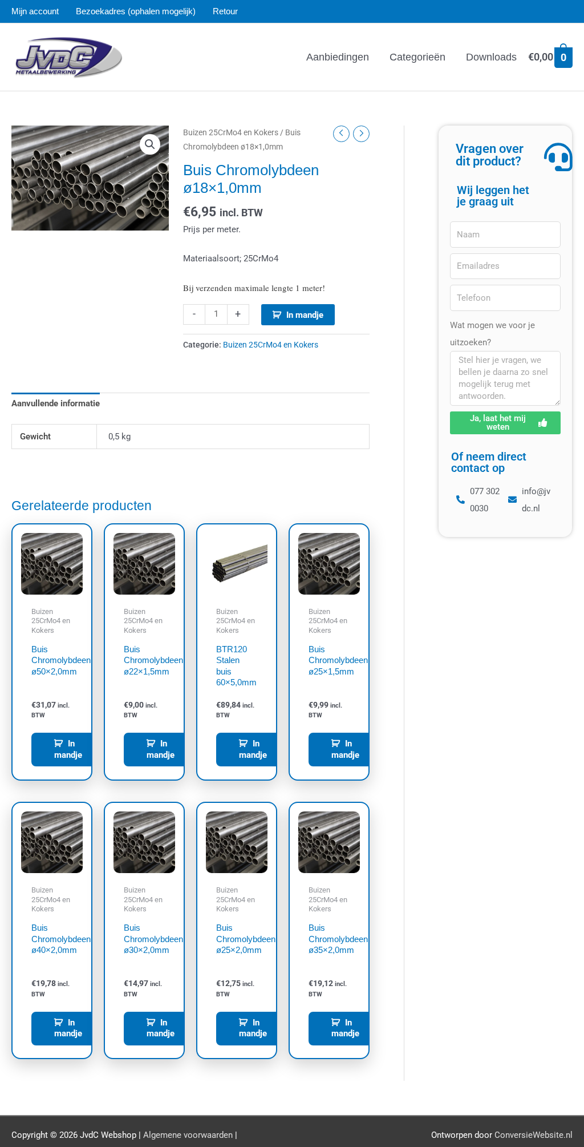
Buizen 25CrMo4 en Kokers (230, 132)
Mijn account (35, 11)
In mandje (304, 315)
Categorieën (417, 57)
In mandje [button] (68, 749)
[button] (150, 144)
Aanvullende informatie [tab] (55, 403)
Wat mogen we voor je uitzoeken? (492, 334)
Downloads (491, 57)
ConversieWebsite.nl (533, 1135)
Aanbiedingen (337, 57)
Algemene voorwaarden (188, 1135)
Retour (225, 11)
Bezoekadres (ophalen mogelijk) (136, 11)
